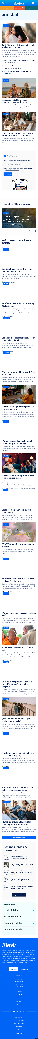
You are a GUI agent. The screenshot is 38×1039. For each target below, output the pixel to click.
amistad (6, 25)
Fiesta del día (11, 910)
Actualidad (19, 979)
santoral (6, 213)
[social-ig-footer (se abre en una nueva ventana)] (24, 1011)
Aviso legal (19, 1026)
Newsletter (19, 994)
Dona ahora (18, 8)
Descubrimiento (19, 986)
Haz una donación (19, 1020)
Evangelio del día (13, 923)
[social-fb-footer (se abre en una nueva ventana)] (17, 1011)
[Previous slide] (30, 231)
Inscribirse (8, 174)
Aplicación (19, 997)
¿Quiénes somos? (19, 1023)
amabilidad (6, 352)
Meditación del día (14, 916)
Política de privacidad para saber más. (18, 169)
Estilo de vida (19, 984)
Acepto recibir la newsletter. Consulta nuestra (18, 169)
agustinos (6, 318)
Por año (19, 1005)
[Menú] (7, 3)
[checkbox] (4, 168)
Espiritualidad (19, 981)
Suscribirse (13, 969)
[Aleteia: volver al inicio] (19, 3)
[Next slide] (35, 231)
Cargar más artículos (19, 837)
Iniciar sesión (24, 969)
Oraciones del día (13, 929)
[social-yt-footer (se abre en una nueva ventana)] (14, 1011)
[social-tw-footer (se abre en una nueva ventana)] (20, 1011)
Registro (7, 8)
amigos (6, 490)
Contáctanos (19, 1030)
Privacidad (19, 1033)
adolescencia (7, 802)
